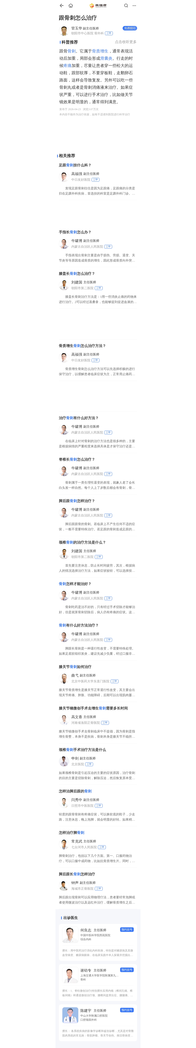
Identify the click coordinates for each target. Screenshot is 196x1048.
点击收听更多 (126, 42)
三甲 (108, 33)
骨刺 (71, 51)
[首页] (60, 5)
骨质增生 (100, 51)
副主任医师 (85, 28)
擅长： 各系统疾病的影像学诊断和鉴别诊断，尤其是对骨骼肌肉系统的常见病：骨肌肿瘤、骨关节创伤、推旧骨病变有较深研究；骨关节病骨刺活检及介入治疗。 (98, 1034)
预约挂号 (126, 929)
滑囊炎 (106, 58)
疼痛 (67, 65)
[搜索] (127, 5)
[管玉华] (64, 30)
